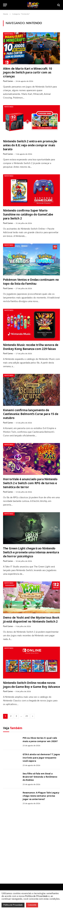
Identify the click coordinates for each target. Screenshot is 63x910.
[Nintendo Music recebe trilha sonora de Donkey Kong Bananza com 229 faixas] (31, 325)
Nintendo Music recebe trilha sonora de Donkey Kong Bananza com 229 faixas (30, 347)
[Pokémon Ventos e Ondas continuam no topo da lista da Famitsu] (31, 259)
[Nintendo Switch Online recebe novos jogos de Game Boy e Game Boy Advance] (31, 662)
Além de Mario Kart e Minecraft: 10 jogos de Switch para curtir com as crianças (27, 72)
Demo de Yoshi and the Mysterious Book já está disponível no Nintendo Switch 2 (31, 619)
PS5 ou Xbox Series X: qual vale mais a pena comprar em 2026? (40, 739)
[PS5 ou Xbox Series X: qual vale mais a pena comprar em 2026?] (11, 742)
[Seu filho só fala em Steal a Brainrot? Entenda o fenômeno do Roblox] (11, 777)
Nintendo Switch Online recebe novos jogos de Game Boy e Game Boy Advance (31, 685)
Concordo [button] (32, 905)
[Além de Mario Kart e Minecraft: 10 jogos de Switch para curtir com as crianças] (31, 48)
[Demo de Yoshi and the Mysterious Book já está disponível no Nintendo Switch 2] (31, 597)
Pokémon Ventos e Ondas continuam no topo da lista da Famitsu (31, 282)
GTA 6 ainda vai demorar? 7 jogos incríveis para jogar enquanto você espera (41, 757)
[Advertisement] (31, 843)
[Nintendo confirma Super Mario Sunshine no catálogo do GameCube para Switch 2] (31, 190)
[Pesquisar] (58, 5)
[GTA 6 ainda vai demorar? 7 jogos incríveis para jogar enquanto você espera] (11, 758)
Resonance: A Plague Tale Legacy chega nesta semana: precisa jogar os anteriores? (41, 796)
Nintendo (8, 34)
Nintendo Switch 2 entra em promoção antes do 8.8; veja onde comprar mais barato (30, 145)
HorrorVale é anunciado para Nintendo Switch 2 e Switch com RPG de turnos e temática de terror (30, 483)
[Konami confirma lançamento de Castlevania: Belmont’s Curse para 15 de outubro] (31, 390)
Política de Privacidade (36, 896)
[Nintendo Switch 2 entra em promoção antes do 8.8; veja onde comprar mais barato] (31, 121)
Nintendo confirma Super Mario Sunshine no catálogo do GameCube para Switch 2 (28, 214)
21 (27, 716)
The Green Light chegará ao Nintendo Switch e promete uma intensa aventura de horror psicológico (31, 552)
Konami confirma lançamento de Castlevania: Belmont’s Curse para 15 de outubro (30, 414)
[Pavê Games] (33, 5)
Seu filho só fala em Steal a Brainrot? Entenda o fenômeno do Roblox (40, 777)
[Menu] (5, 5)
